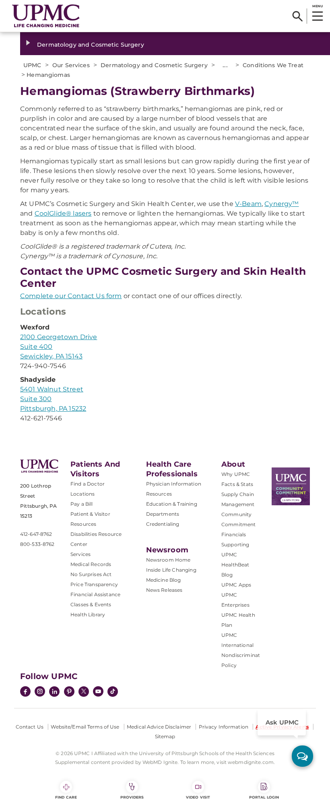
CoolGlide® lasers (63, 213)
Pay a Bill (81, 504)
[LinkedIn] (54, 692)
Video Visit (198, 797)
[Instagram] (40, 692)
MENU (317, 6)
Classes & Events (90, 604)
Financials (233, 534)
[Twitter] (83, 691)
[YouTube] (98, 692)
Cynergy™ (281, 204)
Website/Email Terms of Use (85, 727)
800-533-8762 (37, 544)
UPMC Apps (236, 585)
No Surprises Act (91, 574)
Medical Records (90, 564)
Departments (162, 514)
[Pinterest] (69, 692)
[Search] (298, 16)
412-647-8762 (36, 534)
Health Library (87, 614)
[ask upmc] (302, 756)
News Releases (164, 590)
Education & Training (171, 504)
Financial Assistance (95, 594)
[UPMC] (46, 16)
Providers (132, 797)
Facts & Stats (237, 484)
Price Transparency (94, 584)
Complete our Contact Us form (71, 296)
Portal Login (264, 797)
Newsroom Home (168, 560)
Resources (159, 494)
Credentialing (162, 524)
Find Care (66, 797)
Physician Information (173, 484)
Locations (82, 494)
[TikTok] (112, 691)
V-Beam (248, 204)
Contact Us (29, 727)
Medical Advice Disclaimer (159, 727)
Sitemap (165, 736)
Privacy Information (223, 727)
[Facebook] (25, 692)
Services (80, 554)
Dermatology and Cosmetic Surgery (90, 44)
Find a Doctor (87, 484)
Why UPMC (235, 474)
